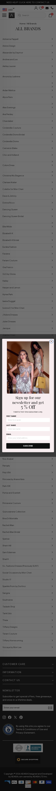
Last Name (11, 425)
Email (8, 434)
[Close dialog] (51, 341)
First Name (11, 416)
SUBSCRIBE (28, 446)
